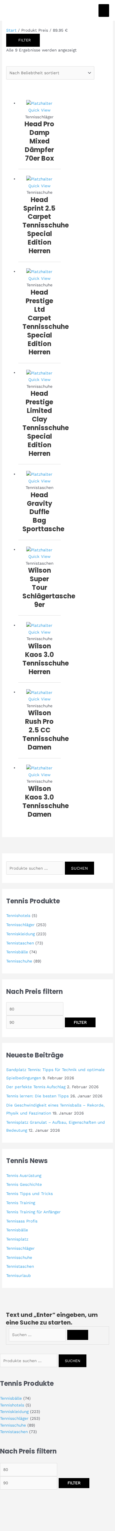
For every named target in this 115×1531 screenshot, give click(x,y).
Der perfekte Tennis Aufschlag (35, 1086)
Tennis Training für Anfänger (33, 1211)
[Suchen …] (38, 1334)
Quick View (39, 110)
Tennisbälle (17, 951)
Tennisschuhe (19, 961)
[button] (13, 1515)
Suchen (79, 868)
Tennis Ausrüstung (23, 1175)
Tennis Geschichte (24, 1184)
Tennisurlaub (18, 1275)
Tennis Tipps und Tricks (29, 1193)
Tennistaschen (20, 943)
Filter (80, 1022)
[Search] (77, 1335)
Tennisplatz (17, 1239)
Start (11, 30)
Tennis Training (20, 1202)
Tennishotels (18, 915)
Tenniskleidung (20, 933)
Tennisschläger (20, 924)
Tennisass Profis (21, 1221)
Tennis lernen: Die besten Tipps (37, 1096)
